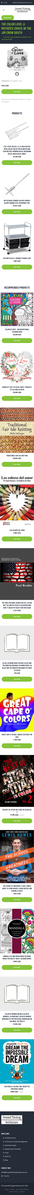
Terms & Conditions (22, 1189)
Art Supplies (14, 81)
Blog (6, 1160)
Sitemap (22, 1192)
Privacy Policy (13, 1192)
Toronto (5, 2)
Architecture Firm (10, 1138)
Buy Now (17, 91)
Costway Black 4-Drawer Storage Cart (17, 258)
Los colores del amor (17, 530)
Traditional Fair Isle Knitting (17, 455)
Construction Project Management (16, 1142)
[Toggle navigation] (3, 10)
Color (20, 81)
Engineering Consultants (13, 1149)
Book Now (7, 17)
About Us (8, 1156)
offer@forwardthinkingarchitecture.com (22, 2)
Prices (7, 1153)
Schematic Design (10, 1145)
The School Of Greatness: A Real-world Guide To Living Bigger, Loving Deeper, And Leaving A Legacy (17, 888)
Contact (12, 1189)
